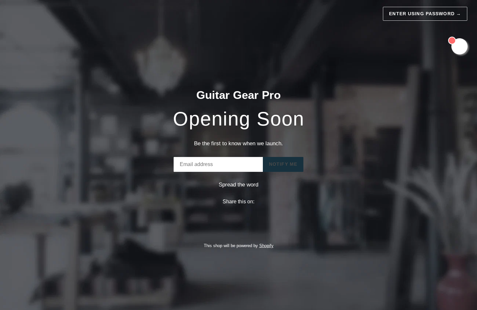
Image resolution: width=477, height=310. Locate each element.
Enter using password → (425, 13)
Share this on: (238, 201)
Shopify (266, 245)
